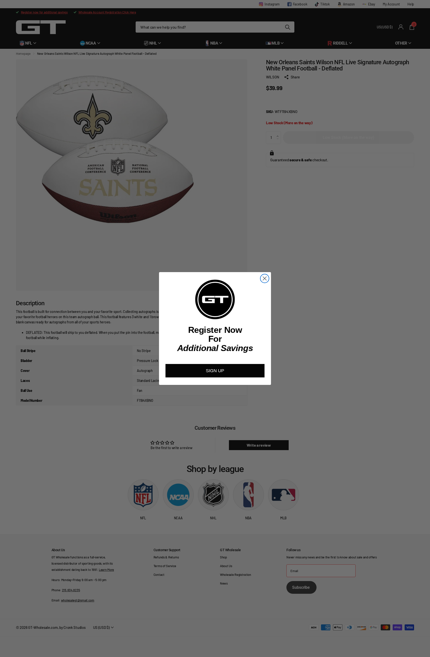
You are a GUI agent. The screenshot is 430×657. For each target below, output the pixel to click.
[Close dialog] (264, 278)
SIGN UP (215, 370)
